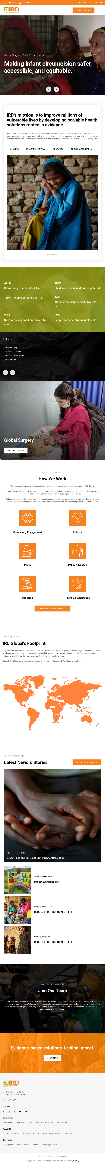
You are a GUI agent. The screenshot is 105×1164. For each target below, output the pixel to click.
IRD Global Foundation (81, 149)
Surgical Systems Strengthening (23, 450)
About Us (14, 149)
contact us (25, 3)
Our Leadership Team (35, 149)
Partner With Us (83, 10)
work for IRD (11, 3)
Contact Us (52, 1058)
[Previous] (48, 89)
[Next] (56, 89)
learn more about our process (52, 609)
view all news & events (86, 762)
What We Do (58, 149)
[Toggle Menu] (98, 10)
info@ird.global (12, 1100)
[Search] (67, 10)
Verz (75, 1161)
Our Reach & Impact (51, 254)
